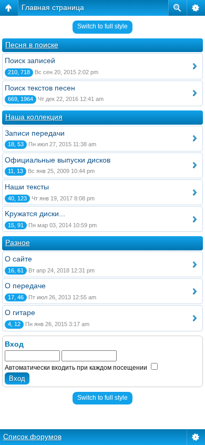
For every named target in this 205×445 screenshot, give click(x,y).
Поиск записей (30, 60)
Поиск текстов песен (40, 88)
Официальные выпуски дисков (57, 160)
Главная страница (53, 7)
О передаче (25, 285)
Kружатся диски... (35, 213)
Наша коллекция (34, 117)
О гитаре (20, 312)
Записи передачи (35, 133)
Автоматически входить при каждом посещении (77, 367)
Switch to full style (102, 26)
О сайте (18, 259)
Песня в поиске (31, 45)
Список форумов (32, 436)
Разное (17, 242)
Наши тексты (27, 187)
